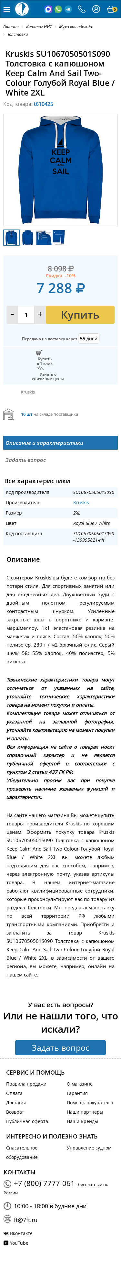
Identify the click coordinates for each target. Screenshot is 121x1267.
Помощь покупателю (90, 1102)
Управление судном (89, 1148)
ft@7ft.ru (25, 1219)
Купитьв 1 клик (45, 361)
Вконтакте (21, 1233)
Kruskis (81, 502)
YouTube (19, 1243)
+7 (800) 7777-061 (44, 1183)
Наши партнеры (85, 1112)
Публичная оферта (27, 1121)
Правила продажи (26, 1084)
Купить (80, 314)
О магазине (80, 1084)
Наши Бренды (82, 1121)
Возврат (15, 1112)
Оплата (14, 1093)
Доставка (16, 1102)
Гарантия (77, 1093)
